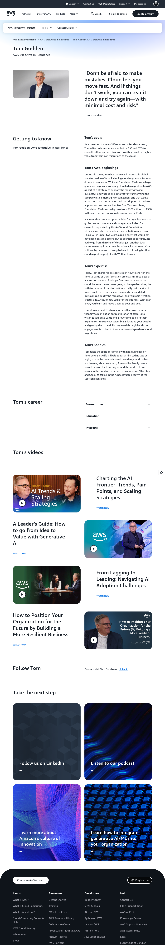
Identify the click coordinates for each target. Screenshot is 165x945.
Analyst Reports (58, 936)
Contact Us (126, 899)
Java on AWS (91, 924)
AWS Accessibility (130, 930)
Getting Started (57, 899)
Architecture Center (60, 924)
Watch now (102, 507)
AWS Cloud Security (24, 928)
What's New (19, 934)
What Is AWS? (21, 899)
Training (53, 905)
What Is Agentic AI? (24, 912)
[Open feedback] (161, 472)
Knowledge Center (130, 918)
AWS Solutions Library (61, 918)
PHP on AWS (91, 930)
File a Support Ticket (131, 905)
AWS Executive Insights (24, 39)
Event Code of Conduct (133, 942)
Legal (123, 936)
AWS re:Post (127, 912)
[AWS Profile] (156, 3)
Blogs (16, 940)
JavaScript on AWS (95, 936)
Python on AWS (93, 918)
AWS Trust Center (59, 912)
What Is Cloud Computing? (28, 905)
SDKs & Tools (92, 905)
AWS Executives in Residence (54, 39)
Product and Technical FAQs (64, 930)
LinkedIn (123, 669)
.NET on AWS (91, 912)
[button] (43, 14)
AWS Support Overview (133, 924)
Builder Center (92, 899)
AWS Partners (56, 942)
